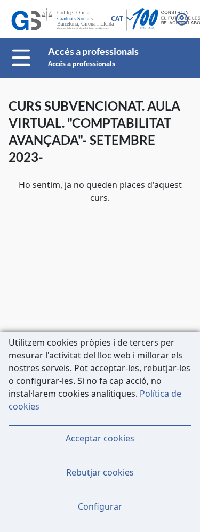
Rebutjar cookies (100, 472)
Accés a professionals (81, 63)
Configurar (100, 506)
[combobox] (121, 19)
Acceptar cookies (100, 438)
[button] (182, 19)
